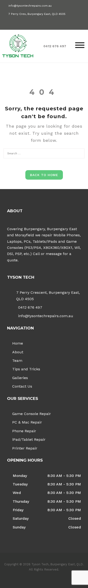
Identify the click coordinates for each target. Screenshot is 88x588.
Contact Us (22, 386)
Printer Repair (24, 448)
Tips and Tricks (26, 369)
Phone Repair (24, 431)
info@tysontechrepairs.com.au (30, 5)
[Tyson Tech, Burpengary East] (18, 45)
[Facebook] (6, 23)
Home (17, 343)
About (17, 352)
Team (17, 360)
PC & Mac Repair (27, 422)
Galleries (20, 378)
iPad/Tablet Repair (29, 439)
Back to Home (44, 175)
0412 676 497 (30, 307)
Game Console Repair (31, 413)
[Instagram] (14, 23)
